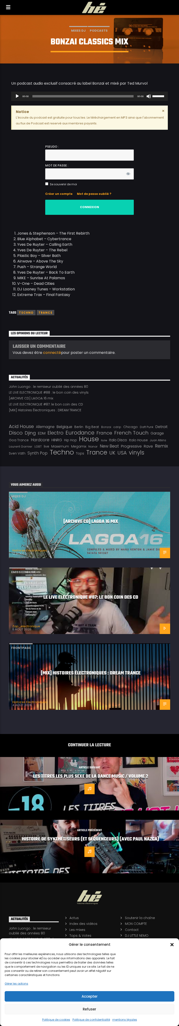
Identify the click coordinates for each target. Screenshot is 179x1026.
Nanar (93, 446)
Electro (55, 433)
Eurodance (79, 432)
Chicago (130, 427)
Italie (104, 440)
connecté (52, 352)
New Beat (109, 446)
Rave (148, 446)
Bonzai (106, 427)
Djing (30, 433)
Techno (26, 313)
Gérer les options (16, 984)
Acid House (21, 426)
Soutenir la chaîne (140, 918)
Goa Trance (19, 440)
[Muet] (148, 96)
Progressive (131, 446)
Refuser (89, 1009)
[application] (89, 96)
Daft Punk (146, 427)
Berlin (78, 427)
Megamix (78, 446)
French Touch (131, 433)
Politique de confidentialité (91, 1020)
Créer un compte (58, 194)
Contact (132, 929)
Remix (161, 446)
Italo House (138, 440)
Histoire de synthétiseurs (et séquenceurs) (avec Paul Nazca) (90, 839)
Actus (74, 918)
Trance (45, 313)
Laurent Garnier (20, 446)
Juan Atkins (158, 440)
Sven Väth (17, 453)
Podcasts (99, 30)
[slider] (158, 96)
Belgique (64, 426)
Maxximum (60, 446)
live (46, 446)
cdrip (117, 427)
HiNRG (57, 440)
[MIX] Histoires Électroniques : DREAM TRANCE (45, 410)
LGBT (38, 446)
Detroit (161, 426)
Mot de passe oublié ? (94, 194)
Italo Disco (118, 440)
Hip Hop (70, 440)
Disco (16, 433)
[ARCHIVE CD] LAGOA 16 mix (31, 398)
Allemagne (45, 426)
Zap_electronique (26, 626)
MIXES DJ (78, 30)
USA (122, 453)
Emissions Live (23, 572)
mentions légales (124, 1020)
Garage (157, 433)
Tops (80, 453)
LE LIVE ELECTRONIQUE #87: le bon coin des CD (46, 404)
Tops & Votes (80, 935)
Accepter (90, 996)
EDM (41, 433)
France (104, 433)
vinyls (136, 452)
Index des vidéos (83, 923)
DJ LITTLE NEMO (136, 935)
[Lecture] (17, 96)
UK (112, 453)
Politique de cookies (56, 1020)
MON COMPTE (136, 923)
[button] (172, 944)
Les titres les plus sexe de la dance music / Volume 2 (90, 776)
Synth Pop (38, 453)
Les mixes (77, 929)
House (89, 439)
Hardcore (40, 440)
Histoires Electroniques (29, 550)
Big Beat (92, 427)
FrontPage (21, 648)
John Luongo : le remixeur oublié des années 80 (48, 386)
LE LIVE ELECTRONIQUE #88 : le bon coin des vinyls (49, 392)
